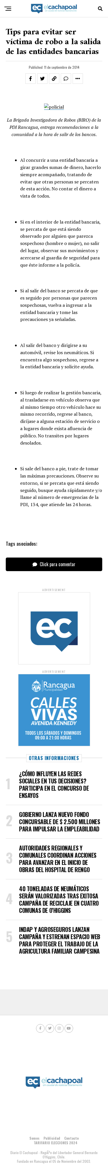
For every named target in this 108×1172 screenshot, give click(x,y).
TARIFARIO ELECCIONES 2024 (55, 1142)
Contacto (71, 1138)
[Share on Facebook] (30, 78)
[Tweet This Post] (42, 78)
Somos (34, 1138)
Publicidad (51, 1138)
